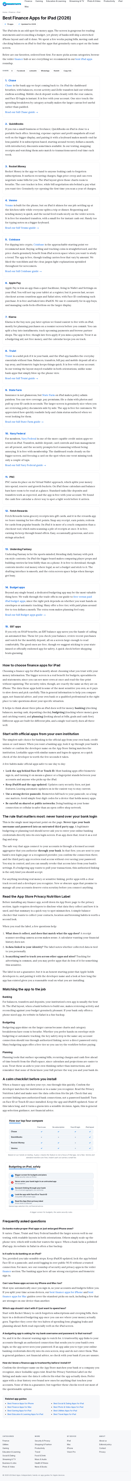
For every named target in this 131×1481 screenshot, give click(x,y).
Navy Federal (17, 433)
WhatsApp (45, 71)
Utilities (5, 1444)
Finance (12, 12)
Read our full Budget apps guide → (25, 614)
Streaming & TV (9, 1459)
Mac (27, 6)
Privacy (102, 1452)
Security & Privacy (42, 1441)
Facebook (21, 71)
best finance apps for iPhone (66, 1292)
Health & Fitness (41, 1463)
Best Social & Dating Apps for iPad (68, 1403)
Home (5, 12)
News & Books (41, 1467)
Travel (37, 1452)
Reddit (56, 71)
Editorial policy (105, 1444)
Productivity (40, 1448)
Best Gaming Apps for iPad (19, 1410)
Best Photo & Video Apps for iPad (68, 1407)
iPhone (70, 1448)
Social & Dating (9, 1455)
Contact (102, 1448)
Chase (12, 80)
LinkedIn (33, 71)
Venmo (13, 200)
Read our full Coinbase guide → (23, 271)
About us (103, 1441)
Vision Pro (71, 1452)
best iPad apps (83, 59)
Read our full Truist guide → (21, 378)
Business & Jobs (9, 1463)
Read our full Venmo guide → (22, 227)
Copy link (67, 71)
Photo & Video (9, 1467)
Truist (12, 350)
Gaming (6, 1448)
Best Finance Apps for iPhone (20, 1403)
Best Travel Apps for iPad (64, 1414)
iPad (69, 1441)
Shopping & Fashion (43, 1444)
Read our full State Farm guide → (24, 421)
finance (18, 59)
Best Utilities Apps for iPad (65, 1410)
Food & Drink (40, 1455)
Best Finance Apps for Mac (19, 1407)
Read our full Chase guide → (21, 112)
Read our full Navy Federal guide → (25, 465)
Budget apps (17, 587)
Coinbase (14, 239)
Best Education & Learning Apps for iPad (25, 1414)
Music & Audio (41, 1459)
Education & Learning (11, 1452)
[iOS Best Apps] (12, 4)
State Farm (15, 390)
